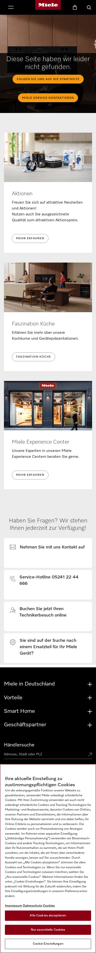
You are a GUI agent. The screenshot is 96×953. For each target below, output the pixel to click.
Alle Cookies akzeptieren (48, 915)
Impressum (13, 905)
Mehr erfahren (30, 238)
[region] (48, 858)
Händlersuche (19, 745)
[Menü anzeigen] (11, 7)
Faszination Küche (33, 356)
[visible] (50, 547)
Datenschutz (32, 905)
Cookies (49, 905)
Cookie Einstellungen (48, 943)
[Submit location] (90, 755)
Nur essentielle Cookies (48, 929)
